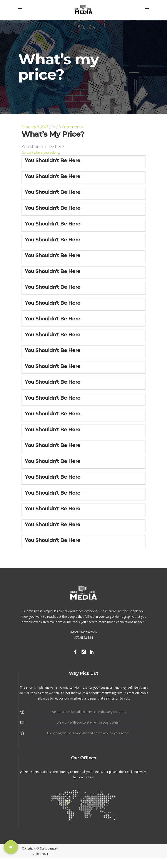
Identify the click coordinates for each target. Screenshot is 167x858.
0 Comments (70, 127)
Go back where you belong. (41, 152)
